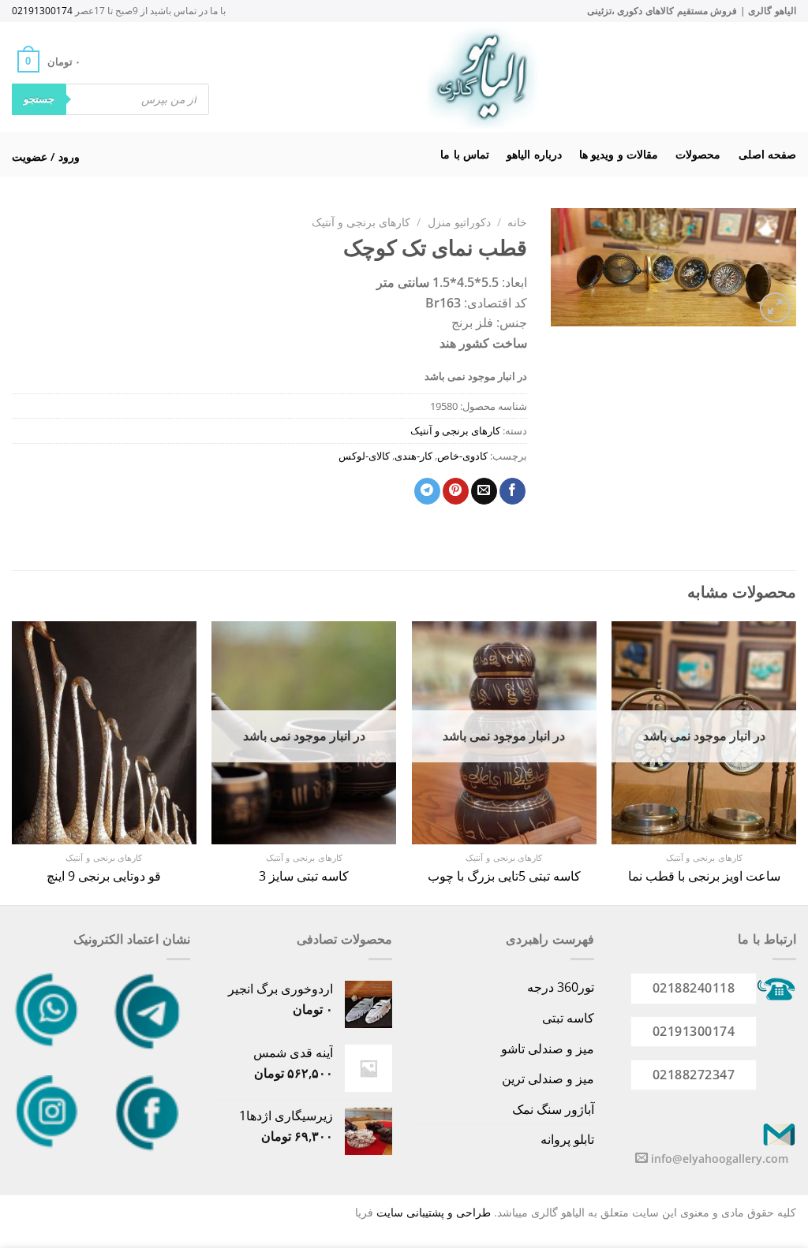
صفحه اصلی (767, 154)
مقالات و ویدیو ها (618, 154)
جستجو (39, 98)
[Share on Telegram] (427, 491)
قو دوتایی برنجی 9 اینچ (104, 876)
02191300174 (42, 10)
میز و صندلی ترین (548, 1078)
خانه (517, 221)
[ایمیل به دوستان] (484, 491)
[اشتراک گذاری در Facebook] (512, 491)
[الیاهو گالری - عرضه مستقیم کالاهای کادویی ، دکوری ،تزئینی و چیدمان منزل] (482, 77)
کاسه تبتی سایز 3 (304, 876)
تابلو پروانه (567, 1139)
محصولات (697, 154)
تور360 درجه (560, 987)
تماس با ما (464, 154)
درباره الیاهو (534, 154)
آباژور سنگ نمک (553, 1109)
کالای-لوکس (364, 456)
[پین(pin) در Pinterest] (456, 491)
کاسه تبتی (568, 1017)
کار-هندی (413, 456)
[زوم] (775, 307)
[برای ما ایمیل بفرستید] (641, 1158)
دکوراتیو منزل (459, 221)
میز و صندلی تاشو (547, 1048)
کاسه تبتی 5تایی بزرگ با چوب (504, 876)
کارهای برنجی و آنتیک (361, 221)
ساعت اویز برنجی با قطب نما (704, 876)
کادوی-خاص (462, 456)
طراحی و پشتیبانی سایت (433, 1212)
